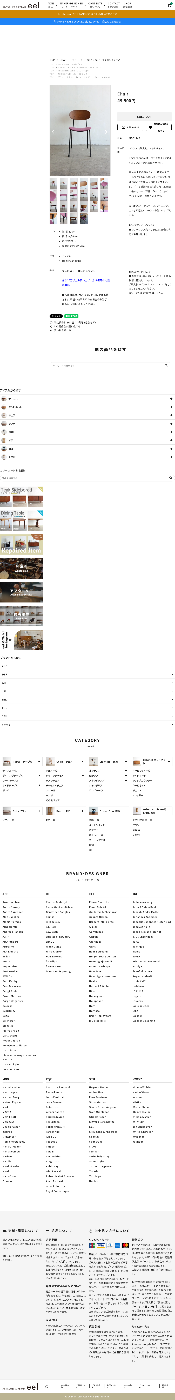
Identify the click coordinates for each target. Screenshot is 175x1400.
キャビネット (139, 785)
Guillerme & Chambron (103, 912)
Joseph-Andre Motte (146, 912)
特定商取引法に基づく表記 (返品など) (73, 322)
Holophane (96, 1001)
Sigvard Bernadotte (102, 1121)
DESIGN (66, 67)
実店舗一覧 (65, 1386)
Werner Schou (142, 1107)
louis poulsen (141, 1006)
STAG (92, 1146)
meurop (7, 1131)
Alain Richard (54, 1181)
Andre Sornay (11, 907)
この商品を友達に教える (65, 326)
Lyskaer (137, 1015)
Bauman (8, 1006)
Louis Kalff (139, 981)
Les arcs (138, 1001)
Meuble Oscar (11, 1126)
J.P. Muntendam (143, 936)
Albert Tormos (12, 922)
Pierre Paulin (54, 1092)
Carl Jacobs (10, 1035)
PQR (4, 708)
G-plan (93, 926)
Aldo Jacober (11, 917)
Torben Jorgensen (101, 1166)
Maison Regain (12, 1102)
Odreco (7, 1181)
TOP (52, 64)
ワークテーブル (11, 780)
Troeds (93, 1171)
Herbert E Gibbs (99, 986)
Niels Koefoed (11, 1151)
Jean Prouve (54, 1102)
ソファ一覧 (8, 820)
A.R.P (6, 936)
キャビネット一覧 (142, 770)
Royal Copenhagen (58, 1191)
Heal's (93, 981)
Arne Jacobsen (12, 902)
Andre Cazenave (13, 912)
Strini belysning (99, 1156)
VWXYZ (6, 724)
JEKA (136, 941)
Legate (137, 996)
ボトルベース (96, 835)
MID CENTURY (73, 73)
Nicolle (7, 1161)
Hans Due (95, 971)
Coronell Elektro (13, 1069)
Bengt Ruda (10, 991)
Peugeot (51, 1141)
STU (4, 716)
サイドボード (139, 775)
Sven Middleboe (99, 1112)
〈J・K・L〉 (86, 77)
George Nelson (98, 917)
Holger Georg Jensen (102, 956)
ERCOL (50, 941)
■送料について (86, 270)
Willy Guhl (139, 1121)
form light (52, 961)
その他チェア (53, 800)
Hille (92, 991)
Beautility (9, 1010)
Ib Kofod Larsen (142, 971)
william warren (142, 1117)
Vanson (137, 1097)
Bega (6, 1015)
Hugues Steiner (99, 1087)
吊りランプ (95, 770)
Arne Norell (10, 926)
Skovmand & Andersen (103, 1131)
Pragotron (52, 1161)
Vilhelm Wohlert (143, 1087)
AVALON (7, 976)
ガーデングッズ (97, 840)
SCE (91, 1126)
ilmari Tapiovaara (100, 1015)
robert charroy (55, 1186)
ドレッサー (138, 795)
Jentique (138, 946)
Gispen (93, 936)
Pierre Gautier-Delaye (60, 907)
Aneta (6, 961)
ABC (4, 666)
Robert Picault (55, 1126)
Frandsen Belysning (58, 971)
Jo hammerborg (143, 902)
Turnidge (95, 1176)
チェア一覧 (52, 770)
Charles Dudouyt (56, 902)
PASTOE (51, 1136)
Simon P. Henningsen (102, 1107)
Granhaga (95, 941)
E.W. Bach (52, 931)
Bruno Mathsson (13, 996)
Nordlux (8, 1171)
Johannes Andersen (145, 917)
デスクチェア (53, 780)
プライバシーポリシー (147, 1386)
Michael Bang (11, 1097)
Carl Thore (9, 1050)
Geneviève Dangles (58, 912)
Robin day (52, 1166)
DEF (4, 674)
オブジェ (93, 830)
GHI (4, 682)
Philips (50, 1146)
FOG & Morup (54, 956)
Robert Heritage (99, 966)
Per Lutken (53, 1121)
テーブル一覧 (10, 770)
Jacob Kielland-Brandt (147, 931)
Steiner (94, 1151)
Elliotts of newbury (58, 936)
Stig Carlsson (97, 1117)
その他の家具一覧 (142, 820)
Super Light (96, 1161)
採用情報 (165, 1386)
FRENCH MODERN (74, 70)
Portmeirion (54, 1156)
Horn (92, 1006)
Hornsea (94, 1010)
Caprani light (11, 1064)
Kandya (137, 966)
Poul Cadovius (55, 1117)
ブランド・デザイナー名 (68, 77)
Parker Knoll (53, 1131)
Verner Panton (55, 1112)
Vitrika (137, 1102)
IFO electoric (97, 1020)
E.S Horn (51, 926)
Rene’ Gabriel (97, 907)
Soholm (94, 1136)
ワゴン (136, 825)
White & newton (143, 1131)
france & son (54, 966)
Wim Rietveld (54, 1171)
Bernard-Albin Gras (101, 922)
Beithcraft (9, 1020)
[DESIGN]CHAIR (90, 67)
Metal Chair (71, 64)
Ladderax (138, 986)
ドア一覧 (50, 820)
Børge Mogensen (13, 1001)
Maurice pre (10, 1092)
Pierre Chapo (11, 1030)
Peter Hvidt (53, 1107)
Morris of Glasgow (14, 1141)
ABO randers (10, 941)
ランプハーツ (96, 790)
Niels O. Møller (12, 1146)
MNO (5, 699)
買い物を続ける (60, 330)
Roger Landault (102, 77)
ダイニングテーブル (13, 775)
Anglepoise (10, 966)
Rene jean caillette (14, 1045)
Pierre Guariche (99, 902)
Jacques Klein (141, 926)
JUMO (136, 956)
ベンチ (49, 795)
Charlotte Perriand (58, 1087)
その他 (136, 835)
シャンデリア (95, 785)
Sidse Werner (97, 1102)
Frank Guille (53, 946)
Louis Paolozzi (55, 1097)
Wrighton (139, 1136)
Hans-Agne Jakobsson (103, 976)
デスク (6, 790)
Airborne (8, 946)
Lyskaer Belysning (144, 1020)
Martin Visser (141, 1092)
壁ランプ (93, 775)
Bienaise (8, 1025)
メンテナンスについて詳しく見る (146, 293)
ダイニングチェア (55, 775)
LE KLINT (138, 991)
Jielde (136, 951)
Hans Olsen (10, 1176)
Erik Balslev (53, 922)
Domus (50, 917)
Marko (6, 1107)
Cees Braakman (12, 986)
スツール (51, 790)
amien (6, 956)
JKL (4, 691)
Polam (50, 1151)
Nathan (7, 1156)
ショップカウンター (143, 780)
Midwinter (9, 1136)
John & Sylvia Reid (144, 907)
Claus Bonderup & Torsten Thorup (19, 1057)
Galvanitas (96, 931)
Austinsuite (10, 971)
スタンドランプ (97, 780)
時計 (91, 844)
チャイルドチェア (55, 785)
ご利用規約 (96, 1386)
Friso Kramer (54, 951)
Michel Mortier (12, 1087)
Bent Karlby (10, 981)
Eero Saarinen (98, 1097)
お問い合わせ (130, 127)
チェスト (137, 790)
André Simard (97, 1092)
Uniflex (93, 1181)
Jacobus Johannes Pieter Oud (152, 922)
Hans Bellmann (98, 951)
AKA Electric (10, 951)
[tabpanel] (80, 130)
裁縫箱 (136, 830)
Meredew (8, 1121)
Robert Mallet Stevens (60, 1176)
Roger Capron (11, 1040)
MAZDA (7, 1112)
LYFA (135, 1010)
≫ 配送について (21, 1256)
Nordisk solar (11, 1166)
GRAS (92, 946)
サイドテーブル (10, 785)
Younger (138, 1141)
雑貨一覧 (94, 820)
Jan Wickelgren (142, 1126)
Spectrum (95, 1141)
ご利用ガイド (81, 1386)
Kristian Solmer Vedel (146, 961)
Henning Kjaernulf (100, 961)
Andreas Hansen (13, 931)
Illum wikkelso (142, 1112)
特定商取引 (128, 1386)
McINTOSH (9, 1117)
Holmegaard (97, 996)
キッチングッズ (97, 825)
